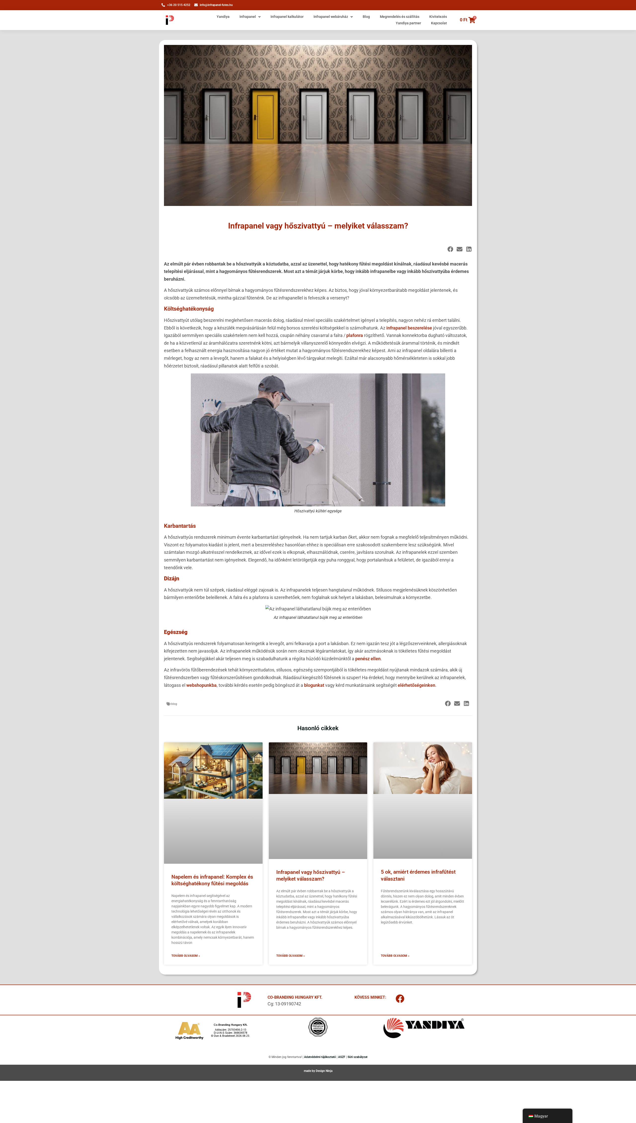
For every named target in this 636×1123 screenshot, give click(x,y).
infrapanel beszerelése (409, 327)
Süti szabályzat (357, 1057)
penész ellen (368, 658)
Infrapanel (247, 17)
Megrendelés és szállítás (399, 17)
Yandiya (223, 17)
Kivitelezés (438, 17)
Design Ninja (324, 1071)
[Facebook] (400, 998)
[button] (450, 249)
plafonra (355, 335)
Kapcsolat (439, 23)
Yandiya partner (408, 23)
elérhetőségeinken (416, 685)
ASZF (341, 1057)
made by (310, 1071)
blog (174, 704)
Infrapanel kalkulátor (287, 17)
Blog (366, 17)
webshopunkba (201, 685)
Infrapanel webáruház (331, 17)
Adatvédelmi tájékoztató (320, 1057)
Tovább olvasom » (185, 956)
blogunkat (314, 685)
